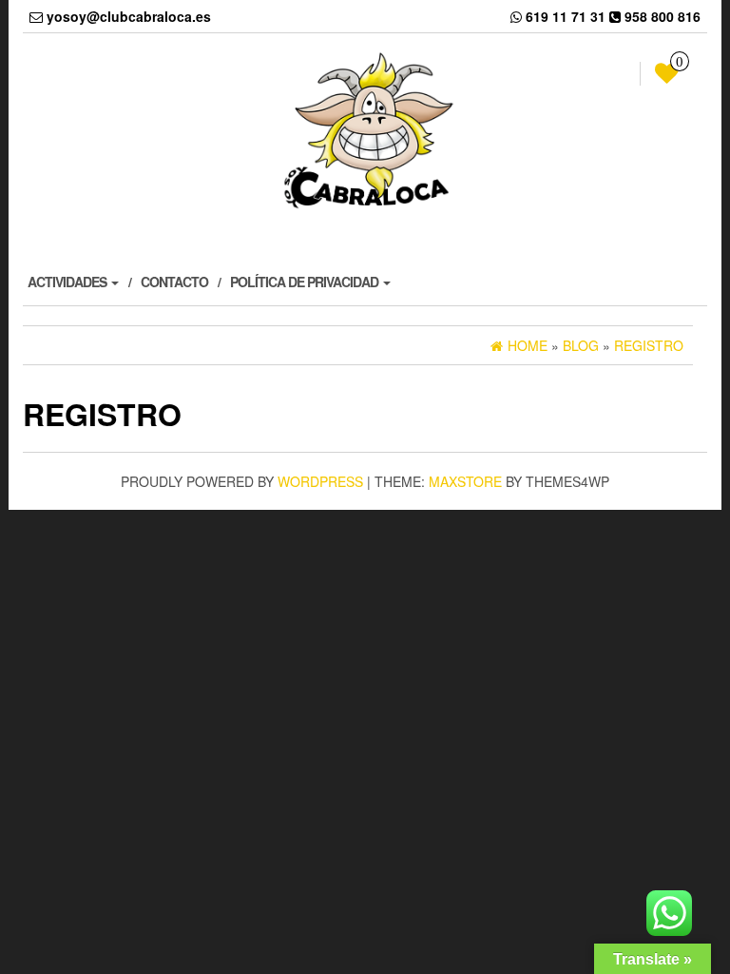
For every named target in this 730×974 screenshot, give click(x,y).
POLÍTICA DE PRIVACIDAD (305, 281)
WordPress (320, 481)
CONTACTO (174, 281)
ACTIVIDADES (68, 281)
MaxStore (465, 481)
